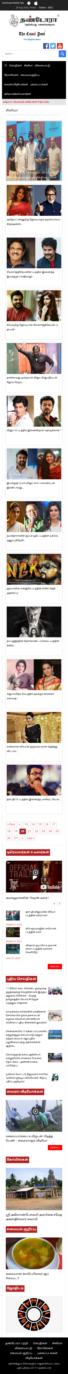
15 (40, 824)
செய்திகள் (15, 65)
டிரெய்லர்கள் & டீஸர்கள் (17, 94)
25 (57, 831)
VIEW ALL (55, 967)
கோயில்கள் (11, 75)
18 (9, 831)
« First (11, 824)
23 (43, 831)
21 (29, 831)
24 (50, 831)
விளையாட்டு (42, 65)
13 (26, 824)
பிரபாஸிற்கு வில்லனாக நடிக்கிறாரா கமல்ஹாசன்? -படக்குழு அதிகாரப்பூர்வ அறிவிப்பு (29, 177)
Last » (30, 838)
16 (46, 824)
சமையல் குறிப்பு (29, 75)
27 (15, 838)
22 (36, 831)
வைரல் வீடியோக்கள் (16, 84)
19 (15, 831)
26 (9, 838)
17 (53, 824)
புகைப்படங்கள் (39, 84)
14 (33, 824)
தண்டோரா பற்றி (16, 1343)
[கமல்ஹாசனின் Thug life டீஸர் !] (34, 890)
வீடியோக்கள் (34, 1358)
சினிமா (28, 65)
